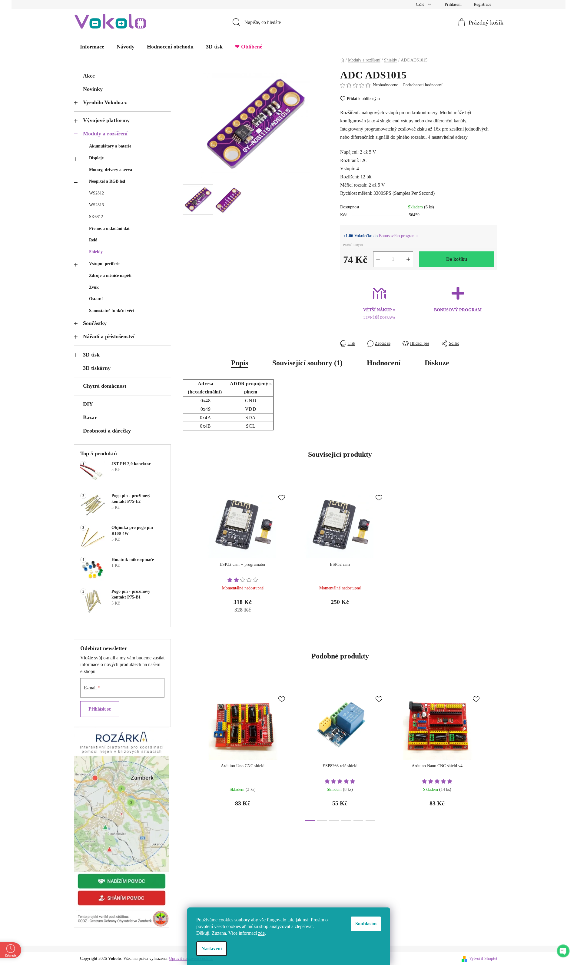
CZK (421, 4)
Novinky (93, 89)
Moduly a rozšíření (105, 134)
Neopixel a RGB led (107, 181)
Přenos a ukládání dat (109, 228)
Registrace (482, 4)
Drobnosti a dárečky (107, 431)
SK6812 (96, 216)
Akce (89, 76)
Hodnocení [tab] (383, 363)
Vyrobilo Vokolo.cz (105, 102)
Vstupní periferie (104, 263)
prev (188, 754)
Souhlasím (365, 923)
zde (261, 933)
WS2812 (96, 193)
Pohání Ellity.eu (353, 245)
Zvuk (94, 287)
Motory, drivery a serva (110, 169)
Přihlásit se (99, 708)
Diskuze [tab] (437, 363)
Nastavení (211, 948)
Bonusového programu (398, 236)
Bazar (90, 417)
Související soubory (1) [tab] (307, 363)
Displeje (96, 158)
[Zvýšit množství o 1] (408, 259)
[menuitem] (92, 46)
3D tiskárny (97, 368)
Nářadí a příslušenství (108, 336)
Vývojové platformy (106, 120)
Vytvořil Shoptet (483, 958)
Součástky (95, 323)
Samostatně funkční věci (111, 310)
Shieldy (96, 252)
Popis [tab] (239, 363)
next (492, 754)
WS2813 (96, 205)
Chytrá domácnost (104, 386)
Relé (93, 240)
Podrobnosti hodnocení (423, 85)
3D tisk (91, 355)
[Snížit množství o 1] (378, 259)
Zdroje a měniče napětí (110, 275)
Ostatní (96, 299)
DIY (88, 404)
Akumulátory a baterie (110, 146)
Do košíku (456, 259)
